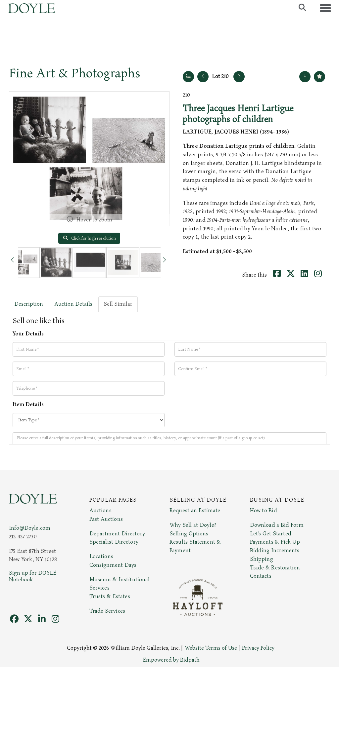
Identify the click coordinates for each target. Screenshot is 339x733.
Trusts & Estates (109, 596)
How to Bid (263, 510)
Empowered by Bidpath (171, 660)
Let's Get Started (270, 533)
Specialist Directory (113, 542)
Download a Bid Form (277, 525)
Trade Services (107, 611)
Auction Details (73, 304)
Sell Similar (118, 304)
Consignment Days (113, 565)
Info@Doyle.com (29, 528)
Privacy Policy (258, 648)
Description (28, 304)
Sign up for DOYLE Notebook (32, 576)
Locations (101, 556)
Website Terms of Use (211, 648)
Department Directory (117, 533)
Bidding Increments (275, 550)
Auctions (100, 510)
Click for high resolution (93, 238)
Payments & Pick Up (275, 542)
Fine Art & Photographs (74, 73)
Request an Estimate (195, 510)
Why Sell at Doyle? (193, 525)
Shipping (261, 559)
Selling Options (189, 533)
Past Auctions (106, 519)
